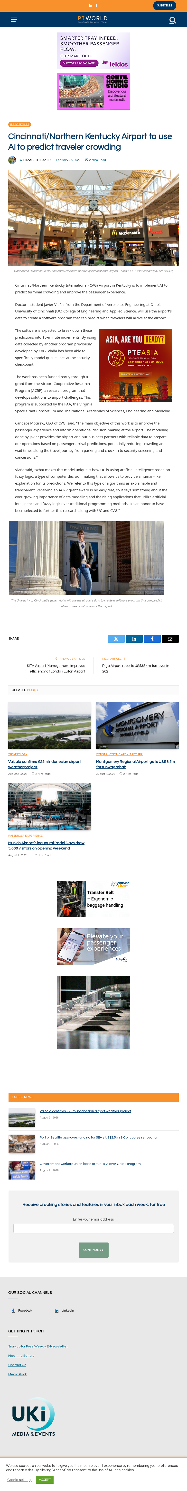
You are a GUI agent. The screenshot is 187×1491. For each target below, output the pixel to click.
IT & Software (19, 124)
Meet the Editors (21, 1355)
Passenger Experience (25, 835)
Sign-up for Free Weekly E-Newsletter (38, 1346)
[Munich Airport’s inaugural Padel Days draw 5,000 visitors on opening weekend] (49, 806)
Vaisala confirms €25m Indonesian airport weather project (44, 764)
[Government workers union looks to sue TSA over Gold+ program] (22, 1170)
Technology (18, 754)
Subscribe (164, 5)
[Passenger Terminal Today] (93, 20)
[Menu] (14, 19)
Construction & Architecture (119, 754)
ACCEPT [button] (45, 1479)
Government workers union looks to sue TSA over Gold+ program (90, 1164)
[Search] (172, 19)
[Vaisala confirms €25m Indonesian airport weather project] (49, 725)
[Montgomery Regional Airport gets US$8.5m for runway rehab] (137, 725)
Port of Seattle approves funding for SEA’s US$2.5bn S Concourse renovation (99, 1137)
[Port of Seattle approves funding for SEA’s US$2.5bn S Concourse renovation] (22, 1144)
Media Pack (17, 1374)
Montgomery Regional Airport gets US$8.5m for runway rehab (135, 764)
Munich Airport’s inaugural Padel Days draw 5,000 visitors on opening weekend (46, 845)
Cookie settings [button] (19, 1480)
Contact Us (17, 1365)
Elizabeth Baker (37, 160)
